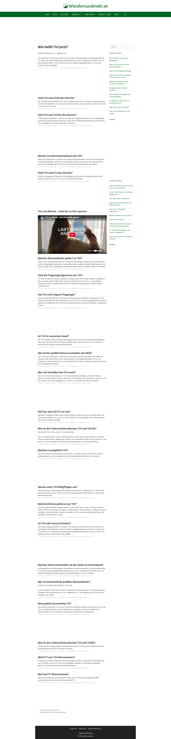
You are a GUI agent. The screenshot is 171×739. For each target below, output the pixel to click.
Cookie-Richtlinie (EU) (94, 728)
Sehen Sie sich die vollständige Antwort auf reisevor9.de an (74, 181)
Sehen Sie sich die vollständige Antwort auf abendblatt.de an (74, 597)
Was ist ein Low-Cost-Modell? (119, 107)
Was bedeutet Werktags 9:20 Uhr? (50, 710)
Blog (55, 14)
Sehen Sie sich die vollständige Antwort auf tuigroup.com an (74, 458)
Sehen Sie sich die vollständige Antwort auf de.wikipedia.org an (75, 125)
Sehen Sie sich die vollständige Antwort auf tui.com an (73, 67)
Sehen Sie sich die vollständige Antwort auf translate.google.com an (76, 288)
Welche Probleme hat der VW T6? (120, 215)
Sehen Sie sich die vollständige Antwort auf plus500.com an (74, 444)
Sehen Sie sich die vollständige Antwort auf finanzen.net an (74, 366)
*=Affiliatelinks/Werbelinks (85, 733)
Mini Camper (90, 14)
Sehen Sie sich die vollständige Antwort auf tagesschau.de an (75, 347)
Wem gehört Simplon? (116, 219)
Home (47, 14)
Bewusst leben (104, 14)
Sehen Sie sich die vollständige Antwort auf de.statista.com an (75, 575)
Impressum (73, 728)
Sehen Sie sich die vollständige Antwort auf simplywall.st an (74, 383)
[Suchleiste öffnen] (125, 14)
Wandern (75, 14)
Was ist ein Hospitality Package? (120, 71)
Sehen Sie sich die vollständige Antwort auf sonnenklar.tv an (74, 614)
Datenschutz (82, 728)
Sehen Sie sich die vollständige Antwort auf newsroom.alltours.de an (76, 682)
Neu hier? (64, 14)
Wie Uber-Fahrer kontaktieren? (119, 198)
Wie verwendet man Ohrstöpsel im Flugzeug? (53, 712)
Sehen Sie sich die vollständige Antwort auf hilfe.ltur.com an (74, 422)
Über (116, 14)
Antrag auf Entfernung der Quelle (48, 67)
